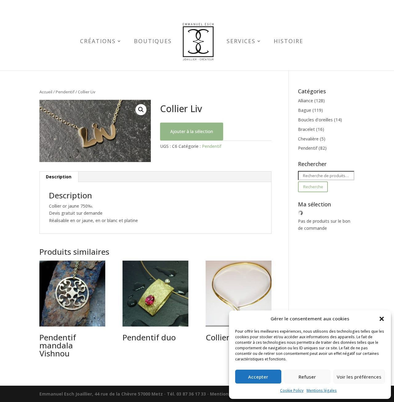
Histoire (288, 42)
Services (241, 42)
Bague (304, 110)
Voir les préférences (359, 377)
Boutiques (153, 42)
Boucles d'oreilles (315, 120)
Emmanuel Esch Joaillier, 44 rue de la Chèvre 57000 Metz (101, 394)
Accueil (45, 92)
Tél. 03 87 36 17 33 (186, 394)
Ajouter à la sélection (191, 131)
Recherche (313, 186)
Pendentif (65, 92)
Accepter (258, 377)
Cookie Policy (292, 390)
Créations (98, 42)
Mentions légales (322, 390)
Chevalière (308, 139)
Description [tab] (58, 177)
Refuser (307, 377)
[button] (382, 319)
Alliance (305, 101)
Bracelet (306, 129)
